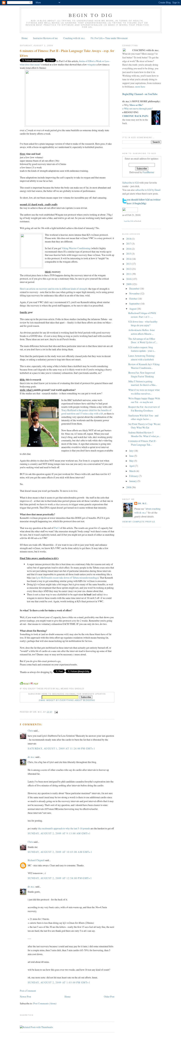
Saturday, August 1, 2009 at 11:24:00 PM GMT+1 (61, 748)
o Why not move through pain (137, 108)
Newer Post (25, 996)
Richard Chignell (36, 860)
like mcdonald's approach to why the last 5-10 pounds (64, 828)
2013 (129, 263)
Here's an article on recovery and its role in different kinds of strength (53, 288)
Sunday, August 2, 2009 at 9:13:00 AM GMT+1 (59, 833)
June (131, 455)
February (134, 476)
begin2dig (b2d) (128, 221)
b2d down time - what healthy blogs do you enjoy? (142, 323)
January (133, 481)
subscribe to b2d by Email (147, 190)
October (133, 298)
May (131, 460)
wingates (91, 64)
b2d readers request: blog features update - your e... (141, 349)
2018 (129, 238)
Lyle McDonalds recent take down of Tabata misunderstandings (67, 577)
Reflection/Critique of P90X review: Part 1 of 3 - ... (142, 314)
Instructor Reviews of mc (45, 38)
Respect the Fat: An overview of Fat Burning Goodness (144, 408)
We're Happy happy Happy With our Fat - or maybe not (144, 400)
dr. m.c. (31, 757)
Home (25, 38)
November (134, 293)
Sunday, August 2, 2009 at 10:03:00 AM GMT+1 (60, 852)
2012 (129, 269)
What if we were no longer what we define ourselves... (144, 391)
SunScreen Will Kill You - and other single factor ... (143, 417)
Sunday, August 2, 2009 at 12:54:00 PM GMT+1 (60, 878)
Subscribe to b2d (130, 182)
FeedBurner (148, 172)
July (131, 450)
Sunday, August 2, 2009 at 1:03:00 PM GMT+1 (59, 982)
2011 (129, 274)
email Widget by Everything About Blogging (67, 700)
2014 (129, 258)
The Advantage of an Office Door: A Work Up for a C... (142, 340)
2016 (129, 248)
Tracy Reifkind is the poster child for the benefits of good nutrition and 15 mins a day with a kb (86, 411)
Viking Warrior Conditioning (76, 248)
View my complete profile (138, 522)
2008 (129, 487)
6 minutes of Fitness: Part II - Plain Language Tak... (142, 442)
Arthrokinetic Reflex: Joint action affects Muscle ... (141, 331)
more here (140, 86)
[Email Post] (56, 712)
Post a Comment (28, 990)
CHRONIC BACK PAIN (135, 116)
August (133, 308)
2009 (129, 284)
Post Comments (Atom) (45, 1003)
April (132, 466)
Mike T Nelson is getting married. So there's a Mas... (142, 383)
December (134, 288)
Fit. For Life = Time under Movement (109, 38)
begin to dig (91, 15)
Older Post (109, 996)
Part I (57, 528)
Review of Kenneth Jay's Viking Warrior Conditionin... (144, 366)
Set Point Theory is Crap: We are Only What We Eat (144, 425)
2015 (129, 253)
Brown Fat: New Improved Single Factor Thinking (141, 374)
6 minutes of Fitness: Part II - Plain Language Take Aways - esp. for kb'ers (67, 53)
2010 (129, 279)
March (132, 471)
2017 (129, 243)
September (134, 303)
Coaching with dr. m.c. (74, 38)
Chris (30, 730)
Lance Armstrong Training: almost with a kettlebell (141, 357)
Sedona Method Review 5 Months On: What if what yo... (144, 434)
